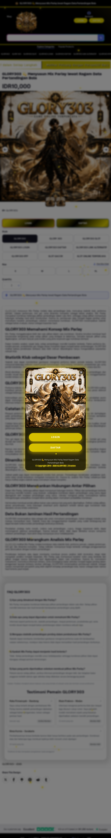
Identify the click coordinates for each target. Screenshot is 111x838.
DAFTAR (55, 447)
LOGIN (55, 437)
